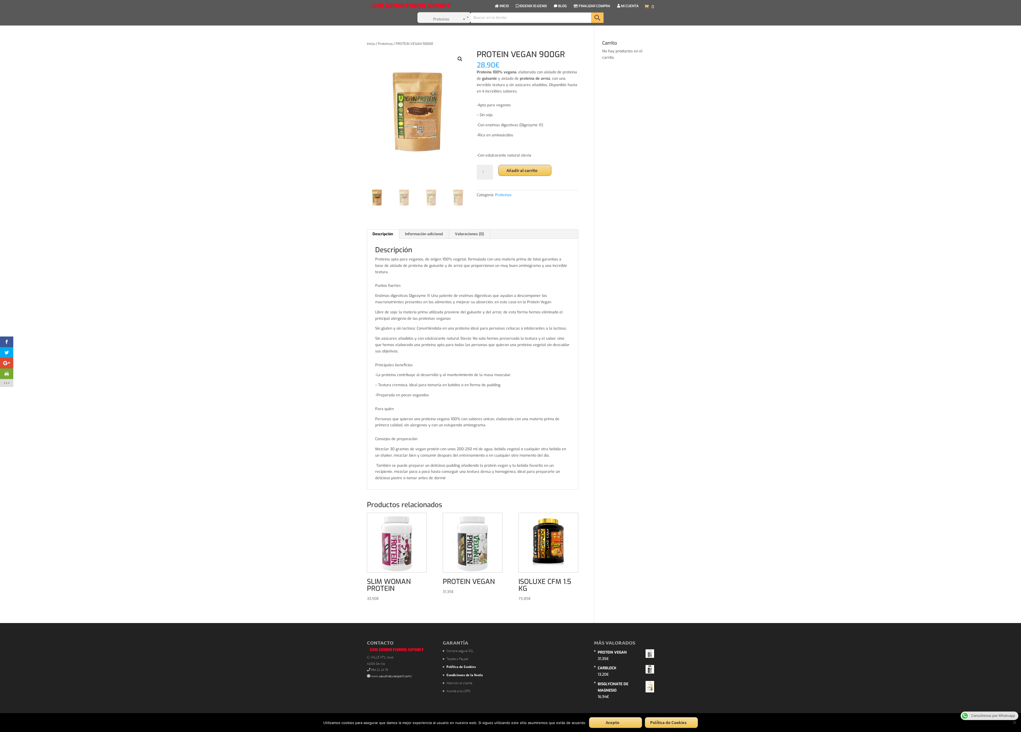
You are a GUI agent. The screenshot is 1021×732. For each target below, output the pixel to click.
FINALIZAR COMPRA (594, 6)
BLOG (562, 6)
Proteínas (385, 43)
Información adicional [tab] (424, 234)
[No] (1014, 722)
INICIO (504, 6)
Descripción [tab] (383, 234)
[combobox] (444, 17)
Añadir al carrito (522, 170)
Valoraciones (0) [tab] (469, 234)
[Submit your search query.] (597, 17)
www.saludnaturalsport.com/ (391, 676)
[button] (460, 59)
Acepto (612, 722)
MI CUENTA (629, 6)
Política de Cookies (668, 722)
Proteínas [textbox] (449, 19)
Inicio (371, 43)
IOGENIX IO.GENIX (532, 6)
